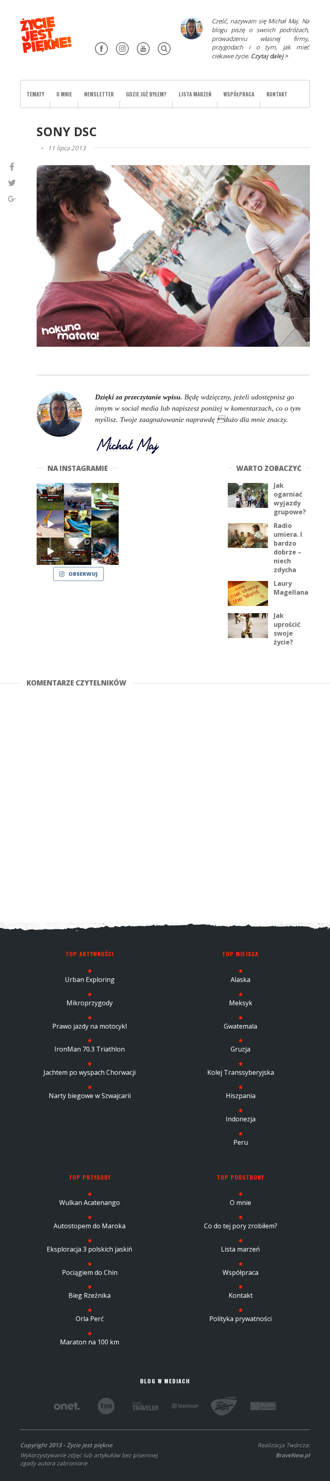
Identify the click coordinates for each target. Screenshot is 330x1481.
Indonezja (241, 1119)
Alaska (240, 979)
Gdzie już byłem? (146, 94)
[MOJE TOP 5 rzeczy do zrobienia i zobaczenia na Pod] (77, 551)
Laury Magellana (291, 588)
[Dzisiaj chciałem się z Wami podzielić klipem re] (50, 524)
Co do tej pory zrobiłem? (240, 1225)
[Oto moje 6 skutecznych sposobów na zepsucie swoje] (50, 551)
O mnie (64, 94)
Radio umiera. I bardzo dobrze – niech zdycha (288, 547)
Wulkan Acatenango (89, 1202)
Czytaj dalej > (269, 56)
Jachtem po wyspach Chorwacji (89, 1072)
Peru (240, 1142)
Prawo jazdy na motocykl (89, 1026)
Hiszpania (241, 1095)
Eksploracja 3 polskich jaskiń (89, 1249)
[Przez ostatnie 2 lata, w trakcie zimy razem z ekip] (77, 496)
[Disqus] (165, 803)
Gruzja (240, 1049)
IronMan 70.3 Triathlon (89, 1049)
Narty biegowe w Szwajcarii (90, 1095)
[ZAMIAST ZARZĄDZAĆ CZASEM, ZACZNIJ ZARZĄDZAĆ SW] (105, 551)
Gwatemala (240, 1026)
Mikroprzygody (89, 1002)
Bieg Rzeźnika (89, 1295)
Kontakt (276, 94)
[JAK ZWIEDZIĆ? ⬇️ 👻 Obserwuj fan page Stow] (105, 496)
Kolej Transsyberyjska (240, 1072)
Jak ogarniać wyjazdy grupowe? (290, 498)
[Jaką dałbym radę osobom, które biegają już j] (77, 524)
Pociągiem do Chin (90, 1272)
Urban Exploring (90, 979)
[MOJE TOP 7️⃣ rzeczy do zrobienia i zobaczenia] (50, 496)
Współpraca (238, 94)
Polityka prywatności (240, 1318)
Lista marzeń (195, 94)
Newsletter (99, 94)
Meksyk (240, 1002)
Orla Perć (90, 1318)
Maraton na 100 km (89, 1342)
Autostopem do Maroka (90, 1225)
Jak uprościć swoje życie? (287, 628)
